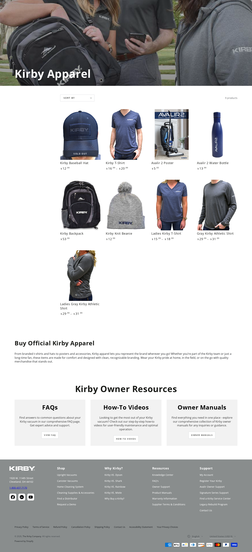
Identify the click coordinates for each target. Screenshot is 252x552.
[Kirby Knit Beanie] (126, 205)
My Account (206, 474)
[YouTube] (30, 497)
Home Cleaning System (70, 486)
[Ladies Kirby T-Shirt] (171, 205)
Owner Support (161, 486)
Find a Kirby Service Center (215, 498)
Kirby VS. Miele (113, 492)
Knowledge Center (162, 474)
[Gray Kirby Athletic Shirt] (217, 205)
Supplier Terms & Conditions (168, 504)
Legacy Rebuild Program (213, 504)
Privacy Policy (21, 526)
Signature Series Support (214, 492)
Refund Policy (60, 526)
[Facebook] (12, 497)
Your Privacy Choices (167, 526)
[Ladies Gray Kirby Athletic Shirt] (80, 275)
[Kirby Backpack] (80, 205)
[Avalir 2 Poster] (171, 134)
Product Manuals (162, 492)
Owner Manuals (202, 435)
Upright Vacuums (67, 474)
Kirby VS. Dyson (113, 474)
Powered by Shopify (24, 541)
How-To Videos (126, 439)
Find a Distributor (67, 498)
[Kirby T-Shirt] (126, 134)
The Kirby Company (32, 536)
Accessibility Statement (141, 526)
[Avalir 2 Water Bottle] (217, 134)
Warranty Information (164, 498)
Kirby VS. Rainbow (115, 486)
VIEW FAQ (50, 435)
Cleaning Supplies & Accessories (75, 492)
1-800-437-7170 (18, 487)
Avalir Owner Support (212, 486)
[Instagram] (21, 497)
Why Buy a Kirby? (114, 498)
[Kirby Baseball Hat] (80, 134)
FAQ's (155, 480)
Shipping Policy (102, 526)
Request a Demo (66, 504)
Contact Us (206, 510)
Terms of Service (41, 526)
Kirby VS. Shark (113, 480)
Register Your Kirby (211, 480)
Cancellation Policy (80, 526)
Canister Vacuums (67, 480)
